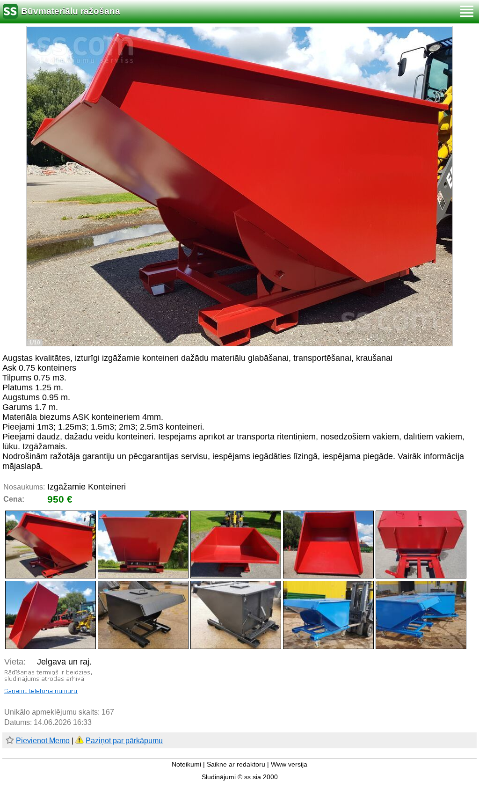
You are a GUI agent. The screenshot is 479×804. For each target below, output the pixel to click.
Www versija (289, 764)
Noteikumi (186, 764)
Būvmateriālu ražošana (70, 11)
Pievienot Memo (43, 741)
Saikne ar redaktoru (236, 764)
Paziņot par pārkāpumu (124, 741)
